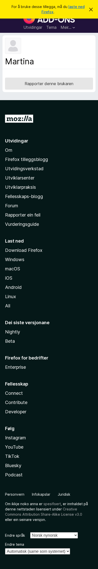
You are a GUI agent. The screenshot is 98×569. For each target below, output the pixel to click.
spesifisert (52, 504)
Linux (10, 296)
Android (13, 287)
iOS (8, 278)
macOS (12, 268)
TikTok (12, 456)
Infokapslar (41, 494)
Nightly (12, 331)
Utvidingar (32, 27)
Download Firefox (23, 250)
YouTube (14, 447)
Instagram (15, 437)
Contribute (16, 402)
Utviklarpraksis (20, 187)
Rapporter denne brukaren (49, 83)
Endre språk (15, 535)
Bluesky (13, 465)
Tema (51, 27)
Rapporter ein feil (22, 215)
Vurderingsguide (22, 224)
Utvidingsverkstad (24, 168)
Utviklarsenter (19, 177)
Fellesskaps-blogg (24, 196)
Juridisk (64, 494)
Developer (15, 411)
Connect (14, 393)
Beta (10, 341)
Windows (14, 259)
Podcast (14, 474)
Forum (11, 205)
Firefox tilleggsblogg (26, 159)
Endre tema (14, 544)
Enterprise (15, 367)
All (7, 305)
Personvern (14, 494)
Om (8, 150)
